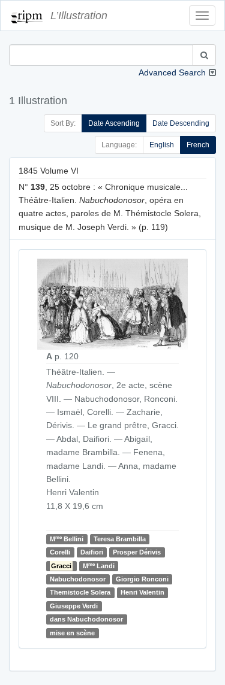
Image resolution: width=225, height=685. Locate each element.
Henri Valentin (142, 592)
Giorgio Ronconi (142, 579)
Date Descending (180, 123)
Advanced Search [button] (172, 72)
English (161, 145)
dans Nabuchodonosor (86, 619)
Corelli (60, 552)
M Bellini (66, 538)
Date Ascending (114, 123)
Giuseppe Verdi (74, 606)
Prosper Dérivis (137, 552)
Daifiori (91, 552)
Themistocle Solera (80, 592)
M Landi (99, 565)
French (198, 145)
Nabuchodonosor (78, 579)
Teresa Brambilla (120, 538)
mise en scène (72, 632)
